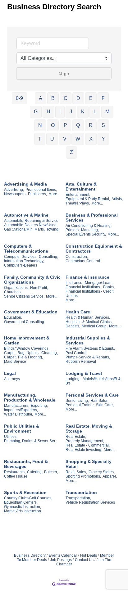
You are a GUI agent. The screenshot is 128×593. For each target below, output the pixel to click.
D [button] (78, 98)
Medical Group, (94, 326)
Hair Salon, (99, 400)
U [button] (52, 139)
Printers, (73, 230)
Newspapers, (15, 194)
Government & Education (30, 311)
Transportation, (78, 498)
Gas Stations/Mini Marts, (24, 229)
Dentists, (73, 326)
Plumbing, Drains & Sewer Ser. (30, 441)
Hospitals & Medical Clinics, (89, 322)
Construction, (77, 256)
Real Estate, (76, 436)
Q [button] (78, 125)
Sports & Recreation (25, 492)
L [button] (95, 111)
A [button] (40, 98)
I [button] (60, 111)
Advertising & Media (25, 184)
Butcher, (51, 472)
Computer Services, (20, 256)
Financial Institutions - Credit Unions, (89, 293)
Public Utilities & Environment (21, 429)
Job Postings (61, 560)
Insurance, (74, 283)
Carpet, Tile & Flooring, (23, 357)
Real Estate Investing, (84, 449)
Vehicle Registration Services (90, 502)
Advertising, (14, 189)
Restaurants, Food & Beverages (26, 464)
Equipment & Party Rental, (88, 199)
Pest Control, (76, 353)
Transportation (81, 492)
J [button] (71, 111)
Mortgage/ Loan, (98, 283)
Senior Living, (77, 400)
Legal (10, 373)
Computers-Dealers (20, 265)
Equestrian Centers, (21, 502)
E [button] (91, 98)
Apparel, (110, 476)
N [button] (40, 125)
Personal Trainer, (80, 405)
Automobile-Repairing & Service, (31, 220)
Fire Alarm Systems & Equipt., (90, 348)
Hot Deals (88, 555)
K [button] (83, 111)
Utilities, (10, 436)
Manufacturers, (16, 405)
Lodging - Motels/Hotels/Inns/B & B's (93, 381)
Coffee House (15, 476)
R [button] (91, 125)
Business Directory (30, 555)
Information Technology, (24, 261)
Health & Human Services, (88, 317)
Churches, (12, 292)
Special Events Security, (86, 234)
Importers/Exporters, (21, 410)
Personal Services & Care (92, 395)
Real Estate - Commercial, (88, 445)
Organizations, (16, 287)
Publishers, (37, 194)
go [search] (66, 73)
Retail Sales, (76, 472)
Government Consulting (24, 322)
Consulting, (48, 256)
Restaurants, (14, 472)
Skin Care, (105, 405)
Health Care (78, 311)
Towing (52, 229)
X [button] (91, 139)
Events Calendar (63, 555)
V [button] (64, 139)
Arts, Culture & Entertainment (81, 186)
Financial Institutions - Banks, (90, 287)
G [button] (36, 111)
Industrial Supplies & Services (88, 340)
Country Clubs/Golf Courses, (28, 498)
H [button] (48, 111)
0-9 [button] (19, 98)
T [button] (39, 139)
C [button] (65, 98)
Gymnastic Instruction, (22, 507)
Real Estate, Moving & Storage (89, 429)
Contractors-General (83, 261)
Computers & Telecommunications (26, 249)
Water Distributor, (18, 414)
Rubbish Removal (81, 361)
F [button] (103, 98)
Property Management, (85, 441)
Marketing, (90, 230)
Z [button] (71, 152)
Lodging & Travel (84, 373)
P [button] (65, 125)
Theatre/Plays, (78, 203)
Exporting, (39, 405)
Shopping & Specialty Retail (89, 464)
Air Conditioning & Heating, (89, 225)
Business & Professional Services (92, 217)
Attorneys (12, 379)
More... (54, 194)
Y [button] (103, 139)
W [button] (77, 139)
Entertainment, (78, 194)
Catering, (35, 472)
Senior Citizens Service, (24, 296)
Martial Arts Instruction (22, 511)
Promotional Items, (41, 189)
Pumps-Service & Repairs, (88, 357)
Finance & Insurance (87, 277)
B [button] (53, 98)
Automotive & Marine (26, 215)
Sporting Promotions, (83, 476)
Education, (13, 317)
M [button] (107, 111)
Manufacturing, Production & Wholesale (29, 397)
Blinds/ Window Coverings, (26, 348)
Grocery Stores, (102, 472)
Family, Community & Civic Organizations (32, 280)
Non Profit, (39, 287)
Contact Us (84, 560)
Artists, (117, 199)
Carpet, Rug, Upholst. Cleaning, (31, 353)
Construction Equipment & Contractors (94, 249)
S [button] (103, 125)
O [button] (53, 125)
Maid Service (15, 361)
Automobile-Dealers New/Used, (30, 225)
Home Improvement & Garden (26, 340)
